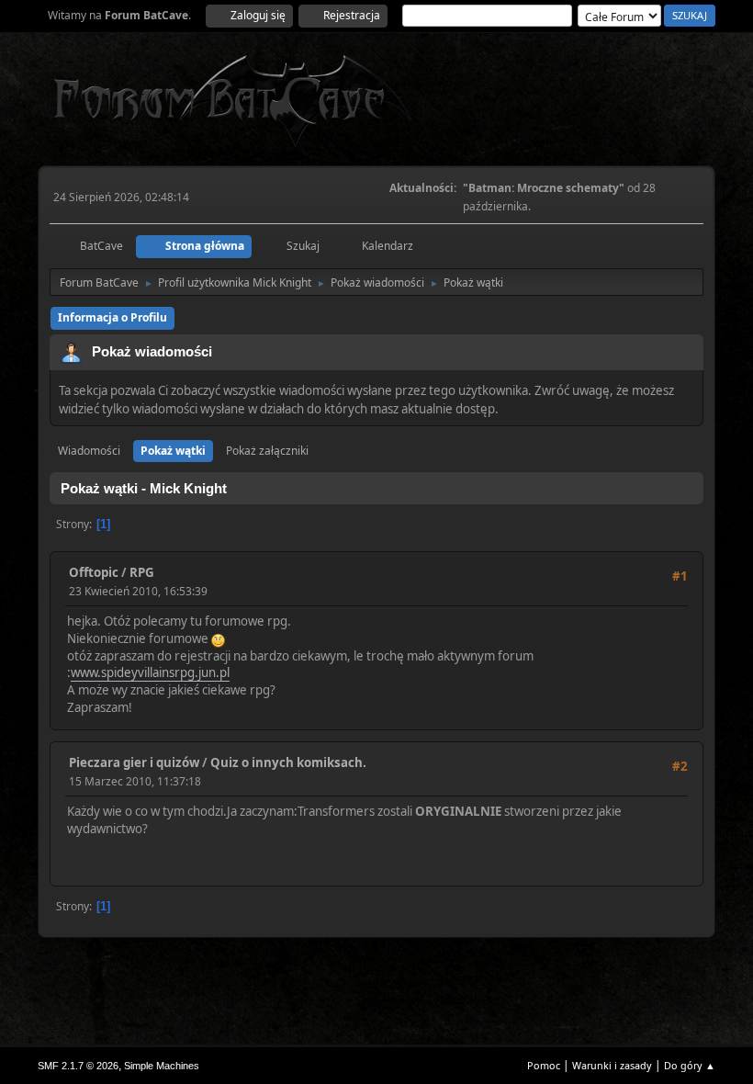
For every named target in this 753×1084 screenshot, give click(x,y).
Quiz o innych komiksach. (288, 762)
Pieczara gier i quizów (134, 762)
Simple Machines (161, 1065)
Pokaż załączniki (267, 450)
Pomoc (543, 1065)
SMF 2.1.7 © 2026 (78, 1065)
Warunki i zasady (612, 1065)
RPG (141, 572)
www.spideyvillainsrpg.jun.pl (150, 672)
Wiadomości (89, 450)
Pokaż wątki (173, 450)
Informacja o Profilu (112, 317)
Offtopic (93, 572)
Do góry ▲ (689, 1065)
